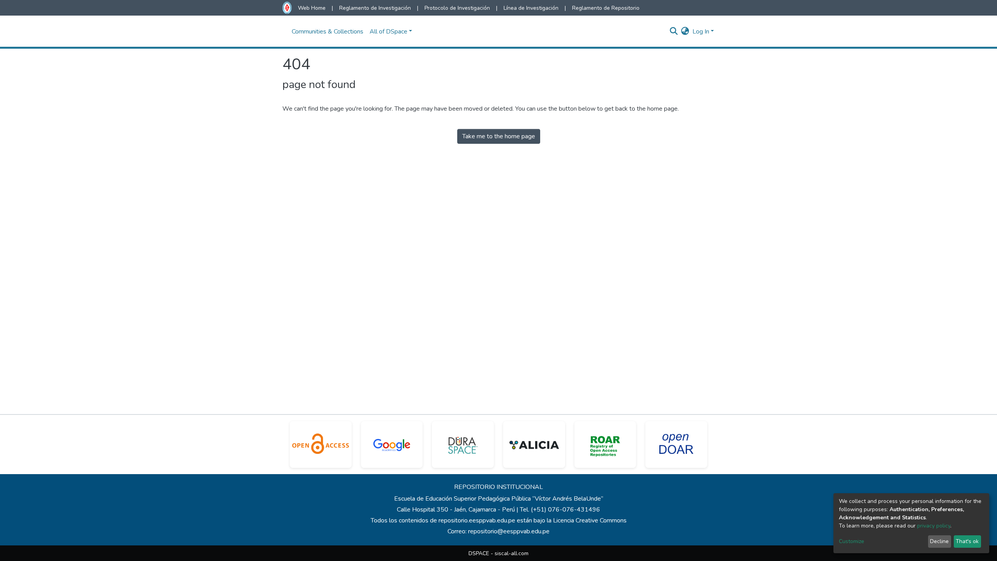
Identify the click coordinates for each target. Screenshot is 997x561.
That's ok (967, 541)
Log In (700, 31)
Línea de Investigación (531, 8)
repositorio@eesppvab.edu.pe (509, 531)
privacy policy (933, 525)
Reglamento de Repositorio (605, 8)
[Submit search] (674, 31)
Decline (939, 541)
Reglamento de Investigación (375, 8)
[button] (685, 31)
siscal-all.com (511, 553)
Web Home (312, 8)
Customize (851, 541)
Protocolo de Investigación (457, 8)
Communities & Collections (327, 31)
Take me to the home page (498, 136)
